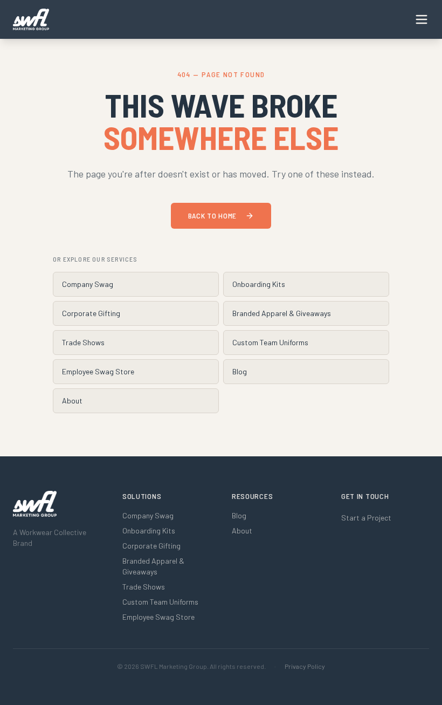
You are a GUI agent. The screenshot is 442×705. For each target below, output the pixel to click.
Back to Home (212, 215)
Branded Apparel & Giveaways (281, 313)
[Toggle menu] (421, 19)
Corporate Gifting (91, 313)
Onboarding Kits (258, 284)
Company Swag (87, 284)
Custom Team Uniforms (270, 342)
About (72, 400)
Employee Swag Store (98, 371)
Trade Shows (83, 342)
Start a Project (366, 517)
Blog (239, 371)
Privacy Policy (305, 666)
